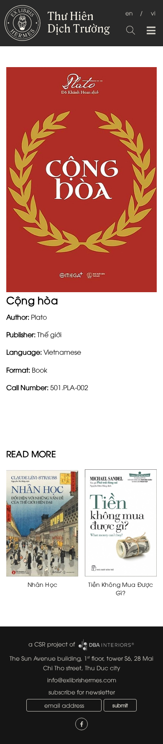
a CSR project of (51, 644)
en (129, 13)
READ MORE (31, 453)
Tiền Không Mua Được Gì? (120, 588)
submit (120, 705)
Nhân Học (42, 584)
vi (153, 13)
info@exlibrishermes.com (81, 680)
